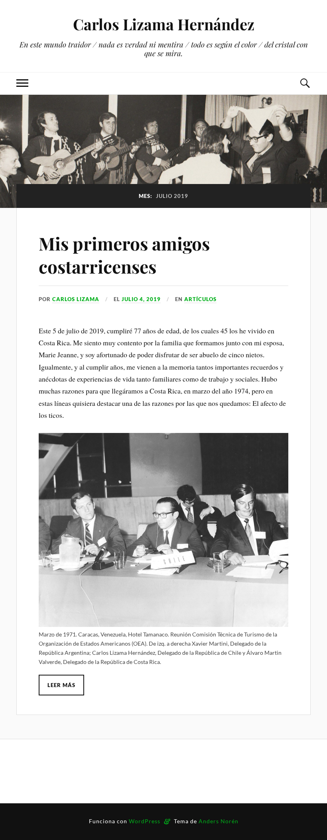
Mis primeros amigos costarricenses (124, 254)
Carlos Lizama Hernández (163, 24)
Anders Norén (218, 821)
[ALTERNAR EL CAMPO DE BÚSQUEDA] (305, 83)
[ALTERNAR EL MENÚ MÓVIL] (22, 83)
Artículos (200, 299)
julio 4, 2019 (141, 299)
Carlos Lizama (75, 299)
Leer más (61, 685)
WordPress (144, 821)
